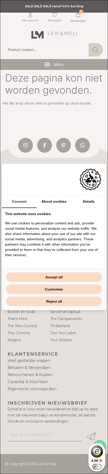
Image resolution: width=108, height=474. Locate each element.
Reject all (54, 301)
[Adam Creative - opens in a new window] (90, 179)
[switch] (96, 466)
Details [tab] (89, 201)
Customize (54, 289)
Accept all (54, 277)
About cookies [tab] (54, 201)
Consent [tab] (19, 201)
